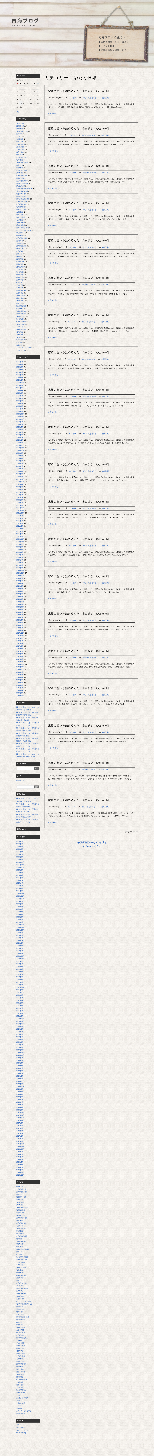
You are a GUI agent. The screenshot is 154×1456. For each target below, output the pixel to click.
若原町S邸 (19, 259)
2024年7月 (19, 427)
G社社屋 (19, 282)
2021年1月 (19, 536)
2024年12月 (20, 414)
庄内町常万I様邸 (21, 157)
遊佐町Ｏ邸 (20, 249)
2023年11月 (20, 448)
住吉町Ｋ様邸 (20, 144)
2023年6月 (19, 461)
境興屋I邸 (19, 256)
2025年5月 (19, 401)
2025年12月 (20, 383)
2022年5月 (19, 495)
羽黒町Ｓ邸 (20, 277)
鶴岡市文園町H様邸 (22, 228)
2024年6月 (19, 429)
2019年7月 (19, 583)
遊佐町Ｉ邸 (20, 272)
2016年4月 (19, 685)
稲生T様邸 (19, 165)
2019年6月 (19, 586)
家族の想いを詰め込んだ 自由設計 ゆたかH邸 (79, 91)
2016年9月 (19, 672)
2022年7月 (19, 489)
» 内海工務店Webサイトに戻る (91, 842)
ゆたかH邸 (86, 98)
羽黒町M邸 (19, 334)
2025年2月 (19, 409)
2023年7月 (19, 458)
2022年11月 (20, 479)
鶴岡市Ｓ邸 (20, 274)
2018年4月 (19, 622)
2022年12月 (20, 476)
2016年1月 (19, 693)
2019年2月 (19, 596)
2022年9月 (19, 484)
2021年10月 (20, 513)
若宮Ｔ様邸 (20, 152)
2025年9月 (19, 390)
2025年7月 (19, 396)
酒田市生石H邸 (21, 311)
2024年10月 (20, 419)
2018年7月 (19, 615)
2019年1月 (19, 599)
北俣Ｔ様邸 (20, 215)
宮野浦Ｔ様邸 (20, 207)
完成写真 (19, 134)
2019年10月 (20, 576)
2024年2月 (19, 440)
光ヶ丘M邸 (19, 269)
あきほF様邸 (20, 123)
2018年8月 (19, 612)
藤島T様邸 (19, 155)
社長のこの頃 (20, 340)
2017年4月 (19, 654)
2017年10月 (20, 638)
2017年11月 (20, 635)
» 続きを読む (53, 113)
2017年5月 (19, 651)
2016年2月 (19, 690)
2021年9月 (19, 516)
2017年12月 (20, 633)
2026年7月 (19, 364)
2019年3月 (19, 594)
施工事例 (19, 345)
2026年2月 (19, 377)
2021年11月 (20, 510)
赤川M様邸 (19, 173)
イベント (19, 342)
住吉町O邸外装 (21, 321)
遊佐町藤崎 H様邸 (22, 131)
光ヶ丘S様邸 (20, 147)
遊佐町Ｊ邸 (20, 319)
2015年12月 (20, 695)
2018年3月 (19, 625)
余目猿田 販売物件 (22, 183)
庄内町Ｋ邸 (20, 280)
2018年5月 (19, 620)
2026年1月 (19, 380)
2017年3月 (19, 656)
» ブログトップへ (91, 846)
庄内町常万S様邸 (21, 170)
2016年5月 (19, 682)
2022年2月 (19, 502)
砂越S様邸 (19, 168)
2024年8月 (19, 424)
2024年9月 (19, 422)
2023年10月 (20, 450)
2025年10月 (20, 388)
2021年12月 (20, 508)
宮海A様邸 (19, 160)
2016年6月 (19, 680)
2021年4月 (19, 529)
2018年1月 (19, 630)
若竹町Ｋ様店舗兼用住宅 (24, 188)
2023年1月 (19, 474)
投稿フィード (20, 1427)
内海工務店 (105, 98)
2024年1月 (19, 442)
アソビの (19, 136)
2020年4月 (19, 560)
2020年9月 (19, 547)
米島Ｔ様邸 (20, 142)
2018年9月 (19, 609)
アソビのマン (20, 233)
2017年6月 (19, 648)
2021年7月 (19, 521)
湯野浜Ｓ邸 (20, 243)
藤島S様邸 (19, 235)
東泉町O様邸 (20, 295)
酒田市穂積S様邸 (21, 175)
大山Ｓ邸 (19, 254)
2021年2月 (19, 534)
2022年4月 (19, 497)
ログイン (19, 1425)
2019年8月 (19, 581)
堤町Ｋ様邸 (20, 298)
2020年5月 (19, 557)
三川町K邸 (19, 327)
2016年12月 (20, 664)
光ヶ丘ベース (20, 350)
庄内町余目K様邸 (21, 238)
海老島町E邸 (20, 316)
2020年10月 (20, 544)
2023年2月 (19, 471)
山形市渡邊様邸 (21, 194)
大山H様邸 (19, 293)
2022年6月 (19, 492)
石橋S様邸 (19, 220)
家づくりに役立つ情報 (23, 230)
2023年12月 (20, 445)
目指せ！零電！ (21, 217)
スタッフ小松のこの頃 (23, 348)
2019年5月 (19, 589)
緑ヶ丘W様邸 (20, 186)
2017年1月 (19, 662)
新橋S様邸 (19, 128)
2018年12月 (20, 602)
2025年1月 (19, 411)
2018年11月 (20, 604)
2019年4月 (19, 591)
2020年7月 (19, 552)
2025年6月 (19, 398)
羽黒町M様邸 (20, 178)
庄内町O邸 (19, 288)
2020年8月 (19, 549)
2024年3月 (19, 437)
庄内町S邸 (19, 251)
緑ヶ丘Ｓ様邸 (20, 225)
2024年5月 (19, 432)
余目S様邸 (19, 212)
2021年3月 (19, 531)
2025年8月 (19, 393)
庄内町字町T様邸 (21, 202)
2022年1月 (19, 505)
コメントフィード (22, 1430)
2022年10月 (20, 482)
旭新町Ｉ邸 (20, 301)
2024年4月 (19, 435)
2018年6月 (19, 617)
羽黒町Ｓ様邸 (20, 222)
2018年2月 (19, 628)
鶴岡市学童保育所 (22, 290)
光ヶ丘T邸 (19, 285)
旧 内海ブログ (20, 780)
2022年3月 (19, 500)
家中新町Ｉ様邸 (21, 209)
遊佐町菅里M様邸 (22, 162)
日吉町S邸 (19, 332)
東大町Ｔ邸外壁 (21, 329)
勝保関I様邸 (20, 126)
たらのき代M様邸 (22, 181)
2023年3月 (19, 469)
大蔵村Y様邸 (20, 149)
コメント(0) (72, 98)
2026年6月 (19, 367)
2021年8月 (19, 518)
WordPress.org (21, 1433)
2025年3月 (19, 406)
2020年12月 (20, 539)
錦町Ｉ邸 (19, 303)
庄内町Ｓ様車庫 (21, 246)
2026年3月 (19, 375)
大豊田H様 (19, 139)
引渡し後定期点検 (22, 191)
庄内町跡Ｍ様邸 (21, 204)
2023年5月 (19, 463)
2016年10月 (20, 669)
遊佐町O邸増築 (21, 306)
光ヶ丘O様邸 (20, 196)
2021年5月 (19, 526)
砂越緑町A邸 (20, 262)
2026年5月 (19, 370)
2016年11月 (20, 667)
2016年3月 (19, 688)
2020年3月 (19, 563)
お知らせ (93, 98)
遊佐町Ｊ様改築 (21, 314)
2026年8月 (19, 362)
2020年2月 (19, 565)
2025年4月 (19, 403)
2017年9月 (19, 641)
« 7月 (17, 112)
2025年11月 (20, 385)
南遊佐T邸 (19, 241)
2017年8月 (19, 643)
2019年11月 (20, 573)
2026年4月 (19, 372)
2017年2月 (19, 659)
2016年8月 (19, 675)
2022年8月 (19, 487)
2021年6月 (19, 523)
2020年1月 (19, 568)
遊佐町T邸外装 (21, 324)
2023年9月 (19, 453)
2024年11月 (20, 416)
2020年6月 (19, 555)
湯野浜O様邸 (20, 267)
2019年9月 (19, 578)
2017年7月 (19, 646)
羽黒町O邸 (19, 264)
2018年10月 (20, 607)
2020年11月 (20, 542)
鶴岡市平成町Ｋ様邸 (22, 199)
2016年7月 (19, 677)
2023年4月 (19, 466)
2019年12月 (20, 570)
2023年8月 (19, 456)
